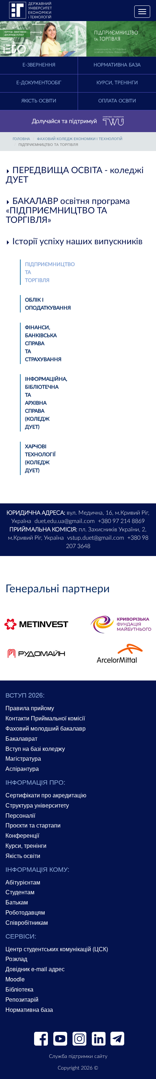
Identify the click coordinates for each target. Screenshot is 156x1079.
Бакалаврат (21, 738)
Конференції (22, 835)
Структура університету (37, 805)
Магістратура (23, 758)
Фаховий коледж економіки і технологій (79, 138)
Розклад (16, 959)
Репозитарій (21, 999)
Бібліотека (19, 989)
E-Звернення (38, 65)
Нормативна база (117, 65)
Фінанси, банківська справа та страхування (43, 343)
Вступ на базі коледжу (35, 748)
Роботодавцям (25, 912)
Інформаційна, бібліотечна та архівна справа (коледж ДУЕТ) (46, 403)
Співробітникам (26, 922)
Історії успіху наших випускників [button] (76, 241)
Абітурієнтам (22, 882)
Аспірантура (22, 768)
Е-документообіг (38, 83)
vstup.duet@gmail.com (95, 538)
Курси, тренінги (117, 83)
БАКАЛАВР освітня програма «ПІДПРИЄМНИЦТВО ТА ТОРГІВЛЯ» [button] (68, 211)
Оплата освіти (117, 101)
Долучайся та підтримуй (64, 121)
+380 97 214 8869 (121, 521)
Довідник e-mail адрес (35, 969)
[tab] (78, 175)
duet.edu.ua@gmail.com (64, 521)
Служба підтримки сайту (78, 1056)
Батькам (16, 902)
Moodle (15, 979)
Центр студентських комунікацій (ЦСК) (56, 949)
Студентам (19, 892)
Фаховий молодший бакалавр (45, 728)
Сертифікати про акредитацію (45, 795)
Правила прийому (29, 708)
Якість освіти (38, 101)
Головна (21, 138)
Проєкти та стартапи (33, 825)
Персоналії (20, 815)
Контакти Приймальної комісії (45, 718)
